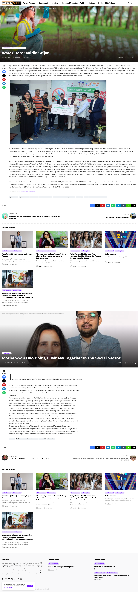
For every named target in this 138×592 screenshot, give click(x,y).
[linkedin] (15, 579)
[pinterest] (18, 579)
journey (67, 197)
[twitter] (21, 579)
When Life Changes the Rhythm (61, 567)
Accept (30, 585)
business (12, 438)
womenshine (102, 197)
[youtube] (9, 579)
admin (6, 264)
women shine (93, 197)
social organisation (32, 438)
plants (72, 197)
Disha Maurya (110, 254)
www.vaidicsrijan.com (27, 192)
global (50, 197)
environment (42, 197)
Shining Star (23, 8)
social (23, 438)
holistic (61, 197)
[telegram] (6, 579)
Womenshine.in (44, 589)
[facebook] (2, 579)
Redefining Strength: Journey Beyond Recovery (17, 255)
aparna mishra (14, 197)
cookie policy (8, 587)
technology (79, 197)
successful (43, 438)
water (86, 197)
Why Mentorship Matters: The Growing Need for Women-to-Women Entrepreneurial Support (85, 256)
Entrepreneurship (13, 8)
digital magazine (23, 197)
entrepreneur (33, 197)
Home (3, 8)
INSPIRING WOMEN (34, 8)
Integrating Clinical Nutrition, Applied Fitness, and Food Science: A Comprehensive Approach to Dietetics (17, 295)
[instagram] (12, 579)
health (55, 197)
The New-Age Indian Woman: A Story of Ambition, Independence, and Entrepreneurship (51, 256)
